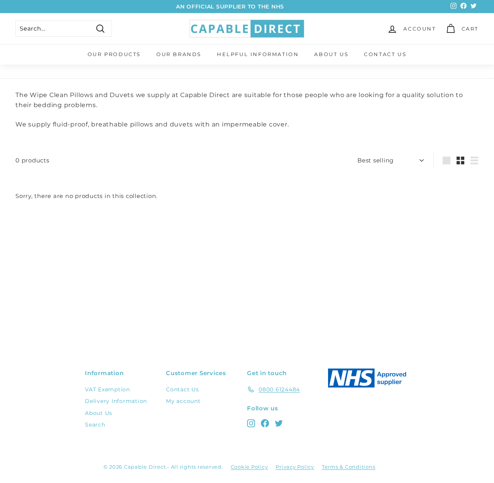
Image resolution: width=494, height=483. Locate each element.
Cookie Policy (249, 467)
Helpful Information (258, 54)
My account (183, 401)
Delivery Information (116, 401)
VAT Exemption (107, 389)
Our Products (114, 54)
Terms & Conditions (349, 467)
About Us (331, 54)
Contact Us (385, 54)
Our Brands (178, 54)
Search (95, 424)
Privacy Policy (295, 467)
